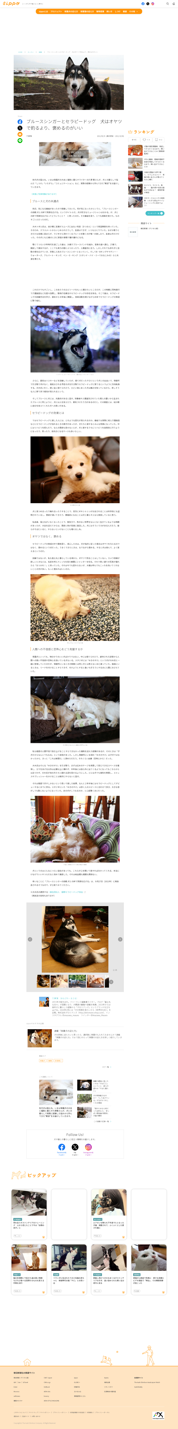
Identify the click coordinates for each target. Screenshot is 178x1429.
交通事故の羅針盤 (110, 1391)
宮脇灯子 (17, 1275)
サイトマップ (33, 1412)
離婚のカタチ (18, 1401)
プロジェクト (56, 11)
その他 (132, 11)
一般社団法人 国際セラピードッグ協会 (65, 892)
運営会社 (16, 1416)
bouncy (46, 1396)
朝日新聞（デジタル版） (22, 1378)
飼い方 (109, 11)
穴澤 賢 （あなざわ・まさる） (65, 998)
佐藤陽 (56, 1275)
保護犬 (42, 1060)
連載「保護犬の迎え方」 (66, 1030)
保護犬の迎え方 (71, 11)
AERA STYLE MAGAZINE (51, 1401)
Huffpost (47, 1387)
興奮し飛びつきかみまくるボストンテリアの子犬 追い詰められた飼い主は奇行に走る (108, 1280)
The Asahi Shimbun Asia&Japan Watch (147, 1382)
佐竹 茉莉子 (98, 1219)
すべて (134, 139)
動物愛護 (100, 11)
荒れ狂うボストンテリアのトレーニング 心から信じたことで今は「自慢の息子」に (28, 1225)
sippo (76, 1378)
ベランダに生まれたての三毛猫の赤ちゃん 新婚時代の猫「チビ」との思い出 (68, 1280)
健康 (125, 11)
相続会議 (107, 1382)
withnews (17, 1396)
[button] (34, 982)
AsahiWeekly (138, 1387)
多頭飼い (58, 1060)
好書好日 (77, 1387)
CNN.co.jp (47, 1382)
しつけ (117, 11)
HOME (20, 52)
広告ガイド (25, 1416)
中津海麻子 (17, 1219)
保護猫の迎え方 (87, 11)
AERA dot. (47, 1391)
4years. (106, 1378)
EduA (15, 1387)
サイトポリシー (45, 1412)
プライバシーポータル (102, 1412)
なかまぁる (77, 1391)
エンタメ (31, 52)
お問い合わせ (36, 1416)
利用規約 (90, 1412)
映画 (40, 52)
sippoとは (43, 11)
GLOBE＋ (77, 1382)
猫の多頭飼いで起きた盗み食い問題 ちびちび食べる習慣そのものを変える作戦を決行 (28, 1280)
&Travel (25, 1382)
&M (15, 1382)
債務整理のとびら (80, 1396)
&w (19, 1382)
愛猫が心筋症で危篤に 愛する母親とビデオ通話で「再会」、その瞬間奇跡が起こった (148, 1280)
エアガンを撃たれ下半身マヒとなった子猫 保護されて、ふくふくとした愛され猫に (108, 1225)
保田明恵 (137, 1275)
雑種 (50, 1060)
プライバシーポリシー (60, 1412)
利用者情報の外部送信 (77, 1412)
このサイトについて (20, 1412)
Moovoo (16, 1391)
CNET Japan (48, 1378)
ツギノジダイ (108, 1387)
